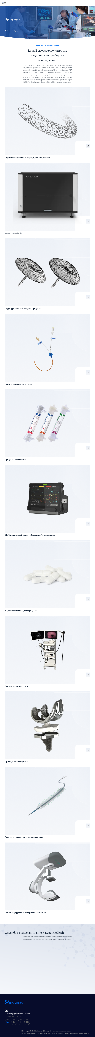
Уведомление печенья (55, 1033)
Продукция (18, 31)
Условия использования (29, 1033)
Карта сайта (43, 1033)
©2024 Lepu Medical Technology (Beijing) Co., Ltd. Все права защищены (46, 1031)
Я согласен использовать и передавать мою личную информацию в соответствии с (42, 979)
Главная (9, 31)
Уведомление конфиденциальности (76, 1033)
